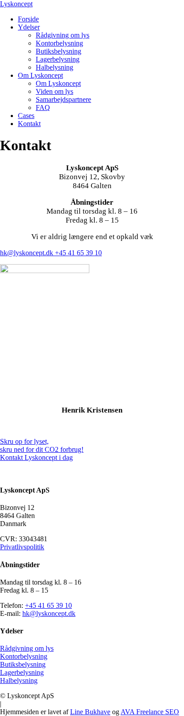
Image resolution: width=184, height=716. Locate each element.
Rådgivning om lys (62, 35)
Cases (26, 115)
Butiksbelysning (58, 51)
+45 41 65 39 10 (78, 253)
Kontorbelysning (59, 43)
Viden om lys (54, 91)
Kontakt (29, 123)
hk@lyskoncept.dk (27, 253)
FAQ (43, 107)
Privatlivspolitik (22, 547)
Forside (28, 19)
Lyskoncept (16, 4)
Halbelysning (54, 67)
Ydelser (29, 27)
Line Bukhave (90, 712)
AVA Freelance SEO (150, 712)
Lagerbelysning (57, 59)
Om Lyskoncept (40, 75)
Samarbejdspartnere (63, 99)
